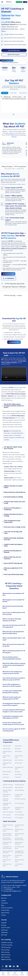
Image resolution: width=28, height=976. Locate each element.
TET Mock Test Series (18, 856)
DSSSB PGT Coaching (5, 799)
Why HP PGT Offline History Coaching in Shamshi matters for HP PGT (14, 405)
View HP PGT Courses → (14, 54)
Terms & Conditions (7, 908)
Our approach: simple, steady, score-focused (13, 447)
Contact (3, 915)
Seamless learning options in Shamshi (13, 551)
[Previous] (2, 104)
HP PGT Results (13, 93)
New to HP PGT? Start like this (13, 563)
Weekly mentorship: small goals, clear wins (14, 538)
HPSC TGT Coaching (8, 812)
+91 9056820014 (8, 889)
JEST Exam (4, 935)
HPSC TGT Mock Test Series (7, 856)
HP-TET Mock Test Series (19, 860)
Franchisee (4, 903)
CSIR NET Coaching (8, 784)
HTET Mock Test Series (7, 860)
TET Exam (17, 771)
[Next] (25, 104)
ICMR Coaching (5, 955)
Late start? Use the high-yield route (13, 532)
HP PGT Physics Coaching (7, 795)
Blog (2, 905)
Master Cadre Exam (8, 767)
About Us (4, 898)
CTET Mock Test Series (19, 864)
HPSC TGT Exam (7, 771)
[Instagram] (6, 966)
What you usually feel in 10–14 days (13, 568)
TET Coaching (18, 812)
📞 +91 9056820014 (8, 278)
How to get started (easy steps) (14, 574)
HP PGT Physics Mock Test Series (7, 838)
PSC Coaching (5, 950)
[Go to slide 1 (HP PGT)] (13, 114)
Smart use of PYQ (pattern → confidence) (13, 508)
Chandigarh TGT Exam (19, 768)
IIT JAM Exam (18, 746)
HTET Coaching (7, 815)
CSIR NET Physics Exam (7, 752)
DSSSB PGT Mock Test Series (7, 843)
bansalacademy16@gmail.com (12, 891)
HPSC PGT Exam (19, 760)
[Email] (17, 966)
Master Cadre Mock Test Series (8, 851)
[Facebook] (2, 966)
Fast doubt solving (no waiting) (13, 497)
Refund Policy (5, 913)
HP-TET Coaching (19, 815)
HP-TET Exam (18, 774)
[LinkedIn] (13, 966)
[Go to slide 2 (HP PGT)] (14, 114)
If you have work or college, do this (14, 527)
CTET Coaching (19, 817)
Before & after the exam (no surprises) (12, 557)
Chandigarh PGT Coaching (7, 804)
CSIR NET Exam (7, 746)
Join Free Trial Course (14, 50)
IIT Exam (3, 925)
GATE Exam (18, 748)
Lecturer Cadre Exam (19, 756)
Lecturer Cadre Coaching (19, 795)
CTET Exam (18, 777)
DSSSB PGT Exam (7, 760)
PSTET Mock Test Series (7, 864)
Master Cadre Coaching (6, 808)
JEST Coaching (5, 957)
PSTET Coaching (7, 817)
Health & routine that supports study (13, 545)
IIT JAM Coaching (19, 784)
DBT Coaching (5, 952)
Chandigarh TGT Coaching (19, 808)
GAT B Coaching (5, 947)
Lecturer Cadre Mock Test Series (19, 838)
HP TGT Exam (18, 763)
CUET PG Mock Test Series (8, 830)
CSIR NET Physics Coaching (7, 791)
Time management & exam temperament (12, 521)
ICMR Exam (4, 932)
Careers (3, 900)
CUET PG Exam (6, 748)
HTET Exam (6, 774)
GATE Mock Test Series (19, 830)
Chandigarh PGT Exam (7, 763)
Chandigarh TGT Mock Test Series (19, 851)
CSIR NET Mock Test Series (8, 825)
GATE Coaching (19, 787)
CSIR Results (4, 93)
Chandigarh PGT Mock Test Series (7, 847)
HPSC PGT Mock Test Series (19, 843)
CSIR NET (4, 923)
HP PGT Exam (18, 751)
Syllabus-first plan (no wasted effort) (13, 486)
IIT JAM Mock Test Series (19, 825)
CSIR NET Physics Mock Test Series (7, 834)
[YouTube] (10, 966)
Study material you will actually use (14, 492)
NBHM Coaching (6, 959)
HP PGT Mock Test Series (19, 834)
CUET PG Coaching (7, 787)
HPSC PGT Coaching (20, 799)
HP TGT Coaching (19, 803)
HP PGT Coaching (19, 790)
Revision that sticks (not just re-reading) (14, 515)
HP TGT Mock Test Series (19, 847)
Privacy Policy (5, 910)
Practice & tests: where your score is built (14, 502)
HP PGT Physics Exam (7, 756)
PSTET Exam (6, 777)
